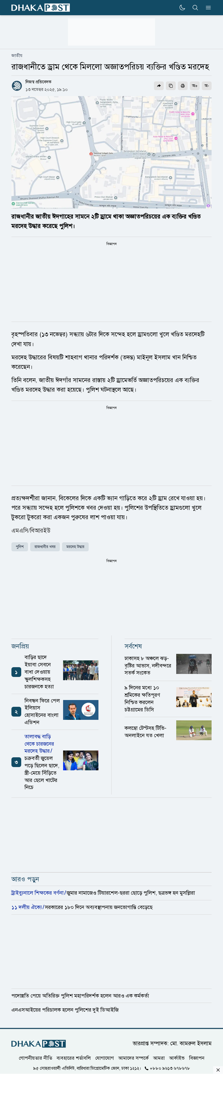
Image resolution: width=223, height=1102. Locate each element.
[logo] (40, 8)
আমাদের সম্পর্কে (133, 1058)
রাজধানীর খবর (45, 546)
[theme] (182, 7)
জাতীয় (16, 55)
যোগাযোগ (104, 1058)
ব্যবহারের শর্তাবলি (74, 1058)
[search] (195, 7)
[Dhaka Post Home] (38, 1044)
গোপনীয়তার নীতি (35, 1058)
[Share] (159, 85)
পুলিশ (20, 546)
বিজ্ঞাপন (197, 1058)
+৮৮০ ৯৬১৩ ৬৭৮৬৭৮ (170, 1068)
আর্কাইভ (177, 1058)
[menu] (207, 7)
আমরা (159, 1058)
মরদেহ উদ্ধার (75, 546)
